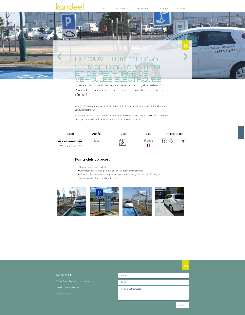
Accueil (102, 9)
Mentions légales (63, 294)
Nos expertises (122, 9)
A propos (164, 9)
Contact (181, 9)
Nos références (144, 9)
